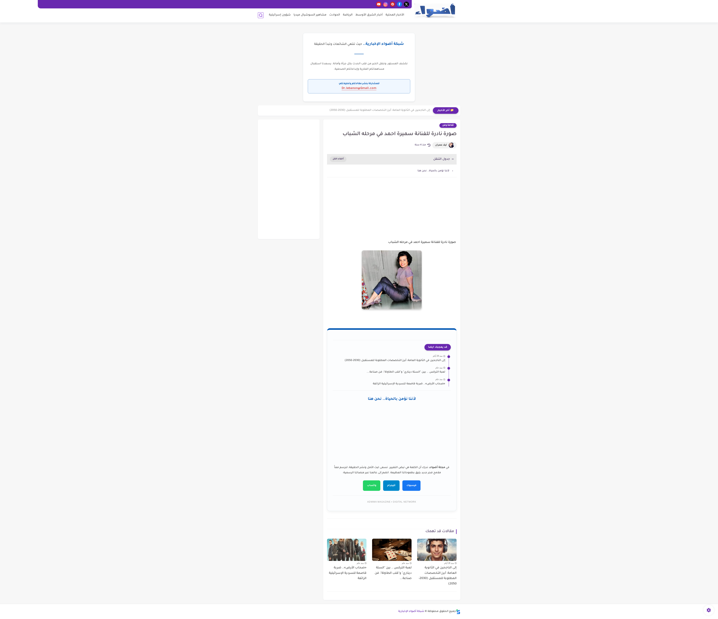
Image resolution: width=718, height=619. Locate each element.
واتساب (371, 485)
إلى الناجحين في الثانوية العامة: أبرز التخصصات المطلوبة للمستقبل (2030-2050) (379, 110)
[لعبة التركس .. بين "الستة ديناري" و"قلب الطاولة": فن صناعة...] (392, 550)
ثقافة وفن (448, 125)
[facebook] (399, 4)
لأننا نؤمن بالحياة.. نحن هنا (433, 170)
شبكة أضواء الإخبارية (411, 611)
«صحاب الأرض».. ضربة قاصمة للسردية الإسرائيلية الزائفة (409, 383)
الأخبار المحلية (395, 15)
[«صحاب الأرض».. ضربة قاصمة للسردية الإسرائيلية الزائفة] (346, 550)
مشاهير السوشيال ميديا (310, 15)
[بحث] (260, 15)
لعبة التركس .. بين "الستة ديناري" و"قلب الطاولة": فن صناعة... (406, 372)
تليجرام (391, 485)
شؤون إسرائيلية (280, 15)
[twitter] (406, 4)
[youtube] (378, 4)
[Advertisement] (392, 212)
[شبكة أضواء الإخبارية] (434, 11)
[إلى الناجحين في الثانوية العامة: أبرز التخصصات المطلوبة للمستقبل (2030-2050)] (437, 550)
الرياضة (348, 15)
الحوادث (334, 15)
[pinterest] (392, 4)
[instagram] (385, 4)
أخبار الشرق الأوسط (369, 15)
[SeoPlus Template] (458, 611)
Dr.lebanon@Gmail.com (359, 88)
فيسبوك (411, 485)
